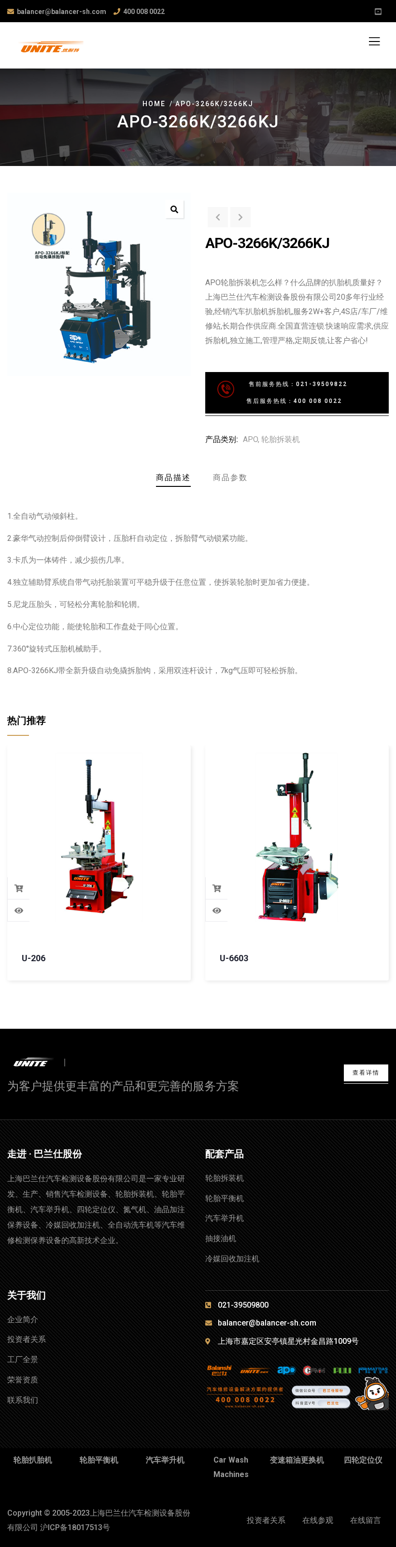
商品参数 (230, 477)
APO (250, 439)
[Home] (42, 1062)
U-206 (33, 958)
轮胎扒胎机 (33, 1459)
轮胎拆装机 (280, 439)
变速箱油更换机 (297, 1459)
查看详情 (366, 1072)
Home (154, 104)
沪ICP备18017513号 (75, 1527)
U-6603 (234, 958)
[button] (174, 209)
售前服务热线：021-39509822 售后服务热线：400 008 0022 (282, 392)
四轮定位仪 (363, 1459)
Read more (19, 888)
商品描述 (173, 477)
